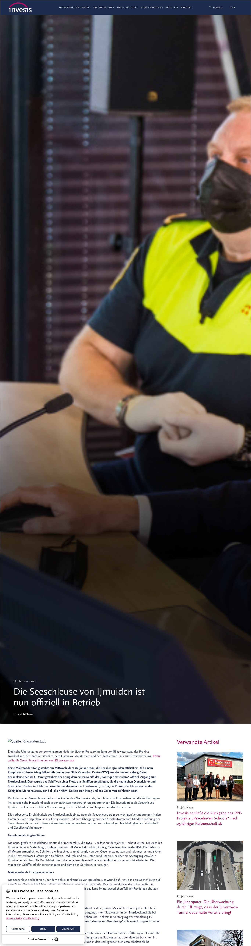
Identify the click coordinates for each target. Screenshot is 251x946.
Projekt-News (23, 714)
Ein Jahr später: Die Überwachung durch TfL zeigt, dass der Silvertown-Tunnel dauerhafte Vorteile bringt (207, 907)
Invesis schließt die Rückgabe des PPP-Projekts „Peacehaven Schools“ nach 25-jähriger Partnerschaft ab (209, 818)
